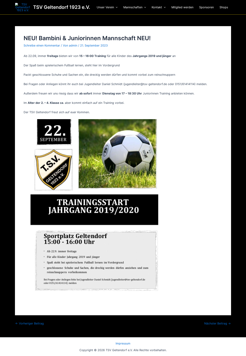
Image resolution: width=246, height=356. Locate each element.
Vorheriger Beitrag (29, 323)
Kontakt (157, 7)
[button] (116, 7)
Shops (224, 7)
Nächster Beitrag (217, 323)
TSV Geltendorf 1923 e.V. (61, 7)
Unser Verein (105, 7)
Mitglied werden (182, 7)
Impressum (123, 343)
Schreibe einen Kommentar (42, 45)
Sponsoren (206, 7)
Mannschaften (132, 7)
